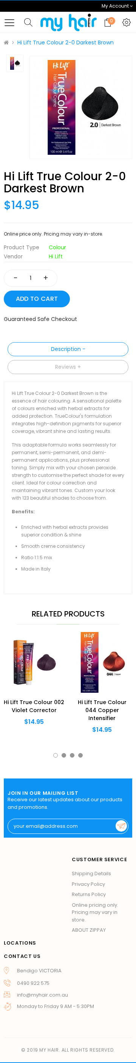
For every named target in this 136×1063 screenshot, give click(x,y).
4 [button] (80, 755)
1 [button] (55, 755)
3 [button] (72, 755)
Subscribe (121, 826)
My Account (116, 6)
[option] (80, 107)
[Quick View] (21, 678)
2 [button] (64, 755)
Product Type (21, 247)
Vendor (13, 256)
